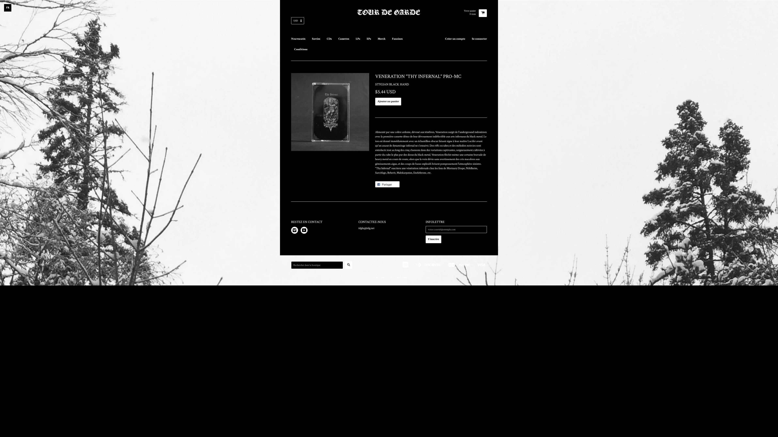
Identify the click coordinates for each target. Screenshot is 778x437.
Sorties (316, 39)
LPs (358, 39)
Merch (381, 39)
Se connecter (479, 39)
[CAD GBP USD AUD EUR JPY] (389, 22)
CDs (329, 39)
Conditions (300, 49)
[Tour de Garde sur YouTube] (304, 231)
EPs (369, 39)
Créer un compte (455, 39)
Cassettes (343, 39)
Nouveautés (298, 39)
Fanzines (397, 39)
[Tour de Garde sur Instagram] (294, 231)
